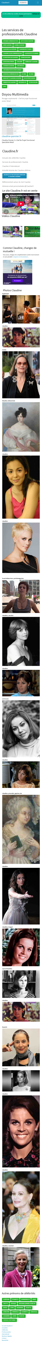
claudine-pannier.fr (11, 136)
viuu (4, 86)
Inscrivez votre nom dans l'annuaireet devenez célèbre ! (14, 175)
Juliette (28, 1307)
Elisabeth (25, 1311)
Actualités (5, 1328)
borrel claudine (19, 45)
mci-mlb (31, 74)
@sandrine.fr (25, 1299)
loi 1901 (23, 74)
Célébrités (23, 2)
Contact (4, 1338)
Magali (5, 1307)
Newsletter (5, 1340)
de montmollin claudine (10, 57)
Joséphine (6, 1299)
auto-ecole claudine (27, 41)
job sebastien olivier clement (12, 70)
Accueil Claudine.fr (7, 1326)
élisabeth (15, 1299)
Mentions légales (7, 1336)
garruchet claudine (31, 61)
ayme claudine (7, 45)
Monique (13, 1303)
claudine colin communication (12, 53)
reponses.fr (22, 82)
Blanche (21, 1316)
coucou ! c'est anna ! (9, 1320)
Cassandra (6, 1316)
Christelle (34, 1311)
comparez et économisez (20, 257)
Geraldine (6, 1311)
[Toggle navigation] (37, 2)
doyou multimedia (8, 61)
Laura (12, 1307)
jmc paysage (20, 65)
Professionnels (6, 1332)
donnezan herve (26, 57)
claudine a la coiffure (9, 49)
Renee (34, 1299)
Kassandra (20, 1307)
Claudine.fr (5, 2)
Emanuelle (15, 1311)
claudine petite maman (31, 53)
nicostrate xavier (29, 78)
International (5, 1334)
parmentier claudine (9, 82)
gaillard (19, 61)
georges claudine (8, 65)
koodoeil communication (11, 74)
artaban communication (10, 41)
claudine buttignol (25, 49)
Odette (5, 1303)
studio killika (33, 82)
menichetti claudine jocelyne (12, 78)
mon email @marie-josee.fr (27, 1303)
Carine (14, 1316)
